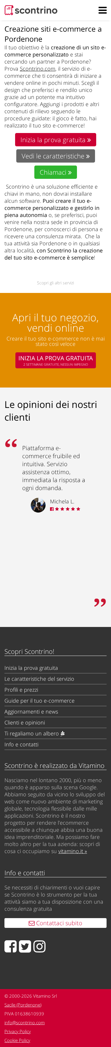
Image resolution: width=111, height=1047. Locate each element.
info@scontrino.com (24, 1022)
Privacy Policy (17, 1031)
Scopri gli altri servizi (55, 283)
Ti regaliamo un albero (32, 733)
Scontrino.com (37, 68)
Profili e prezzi (21, 689)
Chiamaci (54, 172)
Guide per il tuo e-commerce (39, 700)
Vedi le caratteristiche (54, 156)
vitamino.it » (72, 851)
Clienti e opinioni (24, 722)
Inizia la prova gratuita (53, 139)
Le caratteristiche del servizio (39, 678)
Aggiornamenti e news (31, 711)
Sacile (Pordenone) (22, 1005)
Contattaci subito (58, 923)
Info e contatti (21, 744)
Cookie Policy (17, 1040)
